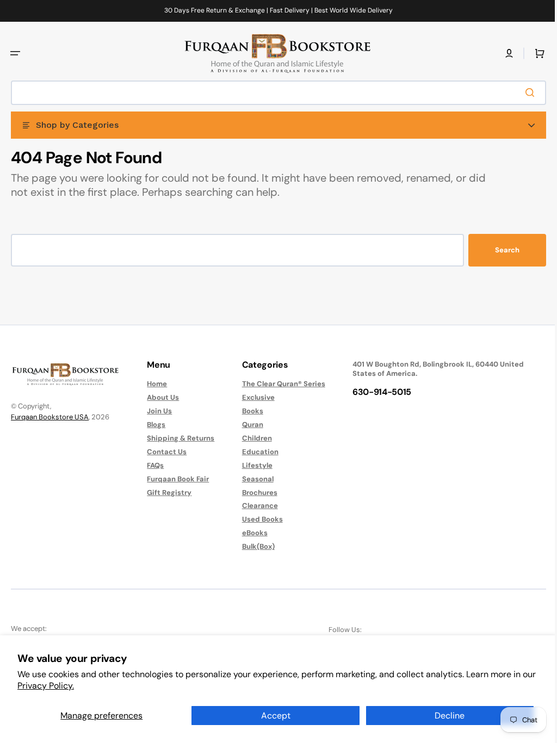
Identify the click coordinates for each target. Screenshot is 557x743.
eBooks (249, 532)
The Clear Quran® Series (278, 384)
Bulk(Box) (253, 546)
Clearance (255, 505)
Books (247, 411)
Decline (450, 715)
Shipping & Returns (178, 438)
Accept (275, 715)
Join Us (156, 411)
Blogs (153, 424)
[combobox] (274, 93)
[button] (15, 53)
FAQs (152, 465)
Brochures (254, 492)
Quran (247, 424)
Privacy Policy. (45, 685)
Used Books (257, 519)
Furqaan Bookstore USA (50, 417)
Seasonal (252, 479)
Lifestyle (252, 465)
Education (255, 451)
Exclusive (253, 397)
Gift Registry (166, 492)
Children (252, 438)
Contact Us (164, 451)
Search (499, 250)
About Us (160, 397)
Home (154, 384)
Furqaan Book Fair (175, 479)
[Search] (524, 92)
